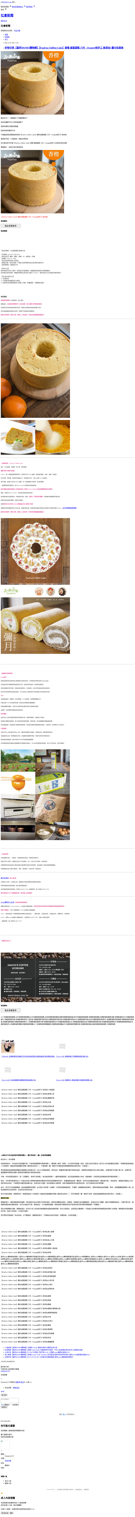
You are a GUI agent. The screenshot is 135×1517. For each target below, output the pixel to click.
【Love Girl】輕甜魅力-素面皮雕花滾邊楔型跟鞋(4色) (74, 1080)
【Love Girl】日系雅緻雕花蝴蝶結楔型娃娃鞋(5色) (18, 1080)
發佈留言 (4, 1407)
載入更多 (4, 1395)
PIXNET (53, 1489)
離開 (11, 1513)
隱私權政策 (78, 1489)
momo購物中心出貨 (7, 902)
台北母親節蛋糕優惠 (69, 508)
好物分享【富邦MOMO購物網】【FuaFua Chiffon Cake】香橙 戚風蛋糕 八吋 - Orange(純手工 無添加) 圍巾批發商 (64, 47)
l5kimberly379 (5, 1371)
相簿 (6, 34)
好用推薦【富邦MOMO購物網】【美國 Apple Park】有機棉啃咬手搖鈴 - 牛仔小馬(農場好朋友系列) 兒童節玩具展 (44, 1350)
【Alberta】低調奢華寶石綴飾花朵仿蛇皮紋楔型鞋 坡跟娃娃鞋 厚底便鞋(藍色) (28, 1056)
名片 (6, 39)
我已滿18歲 (5, 1513)
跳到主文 (4, 21)
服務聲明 (86, 1489)
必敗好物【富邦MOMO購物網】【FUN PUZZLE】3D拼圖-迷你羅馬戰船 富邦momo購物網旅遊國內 (39, 1357)
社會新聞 (7, 15)
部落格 (7, 37)
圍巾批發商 (5, 878)
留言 (22, 1382)
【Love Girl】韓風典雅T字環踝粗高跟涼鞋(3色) (72, 1056)
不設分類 (17, 30)
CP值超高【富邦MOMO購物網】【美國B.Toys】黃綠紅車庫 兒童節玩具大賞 (31, 1347)
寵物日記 (16, 1388)
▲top (2, 1391)
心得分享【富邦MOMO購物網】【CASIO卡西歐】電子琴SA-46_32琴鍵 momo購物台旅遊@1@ (37, 1352)
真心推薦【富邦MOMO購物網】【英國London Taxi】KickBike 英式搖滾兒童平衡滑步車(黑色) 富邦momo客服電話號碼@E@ (47, 1355)
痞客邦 (17, 1382)
